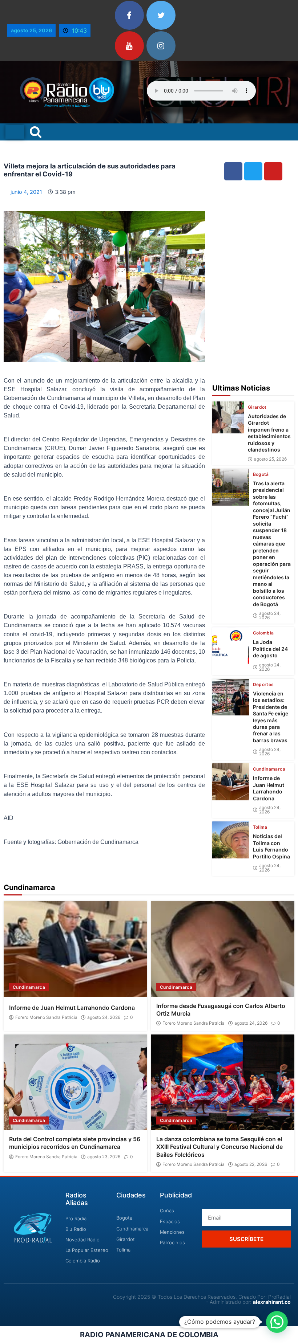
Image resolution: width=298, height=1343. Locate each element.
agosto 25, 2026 (270, 459)
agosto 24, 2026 (270, 615)
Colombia (263, 633)
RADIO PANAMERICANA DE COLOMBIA (149, 1334)
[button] (277, 1322)
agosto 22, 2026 (250, 1164)
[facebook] (129, 15)
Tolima (260, 827)
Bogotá (261, 474)
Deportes (263, 684)
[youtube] (129, 45)
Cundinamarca (269, 769)
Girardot (257, 407)
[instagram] (161, 45)
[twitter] (161, 15)
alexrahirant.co (272, 1302)
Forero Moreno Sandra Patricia (46, 1017)
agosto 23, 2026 (103, 1157)
